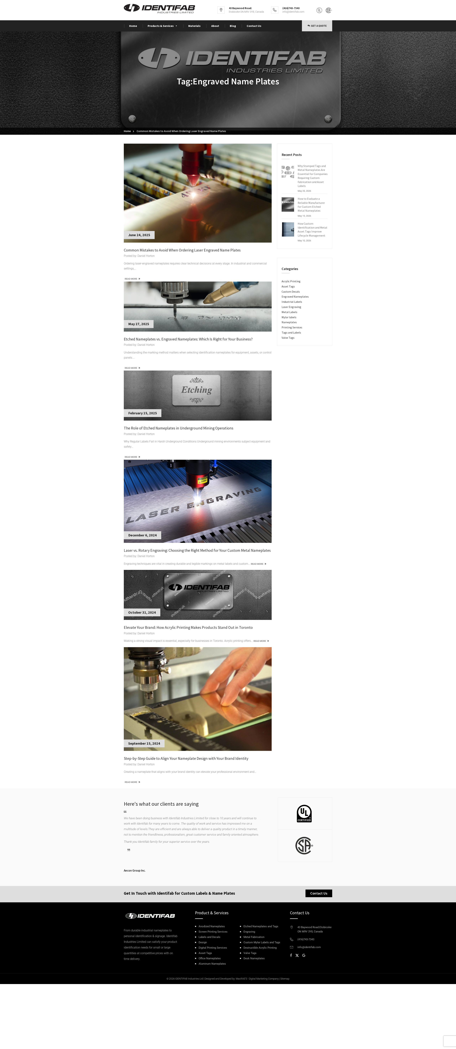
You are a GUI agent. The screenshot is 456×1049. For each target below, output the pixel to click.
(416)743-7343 (305, 939)
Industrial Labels (292, 301)
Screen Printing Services (213, 931)
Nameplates (289, 322)
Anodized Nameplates (212, 926)
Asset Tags (288, 286)
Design (203, 942)
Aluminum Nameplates (212, 964)
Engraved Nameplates (295, 296)
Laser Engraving (291, 307)
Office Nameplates (210, 958)
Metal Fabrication (253, 937)
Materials (194, 26)
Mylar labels (289, 317)
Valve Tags (288, 337)
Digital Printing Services (213, 947)
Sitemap (284, 978)
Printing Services (292, 327)
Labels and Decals (209, 937)
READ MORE (131, 278)
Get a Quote (318, 25)
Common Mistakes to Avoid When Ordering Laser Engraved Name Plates (182, 250)
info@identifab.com (293, 11)
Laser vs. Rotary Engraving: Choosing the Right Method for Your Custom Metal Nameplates (197, 550)
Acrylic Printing (291, 281)
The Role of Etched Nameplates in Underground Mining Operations (178, 428)
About (215, 26)
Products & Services (161, 26)
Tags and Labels (291, 332)
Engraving (249, 931)
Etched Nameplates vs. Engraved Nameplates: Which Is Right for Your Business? (188, 339)
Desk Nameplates (254, 958)
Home (133, 26)
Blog (233, 26)
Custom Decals (291, 291)
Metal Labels (289, 312)
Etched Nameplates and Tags (260, 926)
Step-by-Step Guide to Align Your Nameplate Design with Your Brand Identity (186, 758)
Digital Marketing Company (264, 978)
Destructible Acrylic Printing (260, 947)
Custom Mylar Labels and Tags (261, 942)
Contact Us (254, 26)
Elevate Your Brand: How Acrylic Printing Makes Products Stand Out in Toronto (188, 627)
